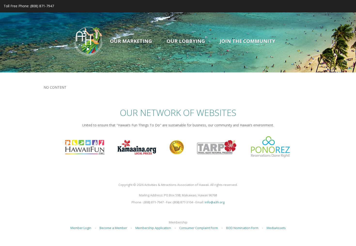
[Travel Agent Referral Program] (217, 146)
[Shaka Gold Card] (176, 146)
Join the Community (247, 41)
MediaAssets (276, 228)
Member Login (80, 228)
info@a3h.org (214, 202)
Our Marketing (131, 41)
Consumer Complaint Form (198, 228)
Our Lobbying (186, 41)
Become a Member (113, 228)
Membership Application (153, 228)
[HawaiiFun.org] (84, 146)
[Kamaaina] (136, 146)
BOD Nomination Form (242, 228)
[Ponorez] (270, 146)
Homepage (88, 41)
